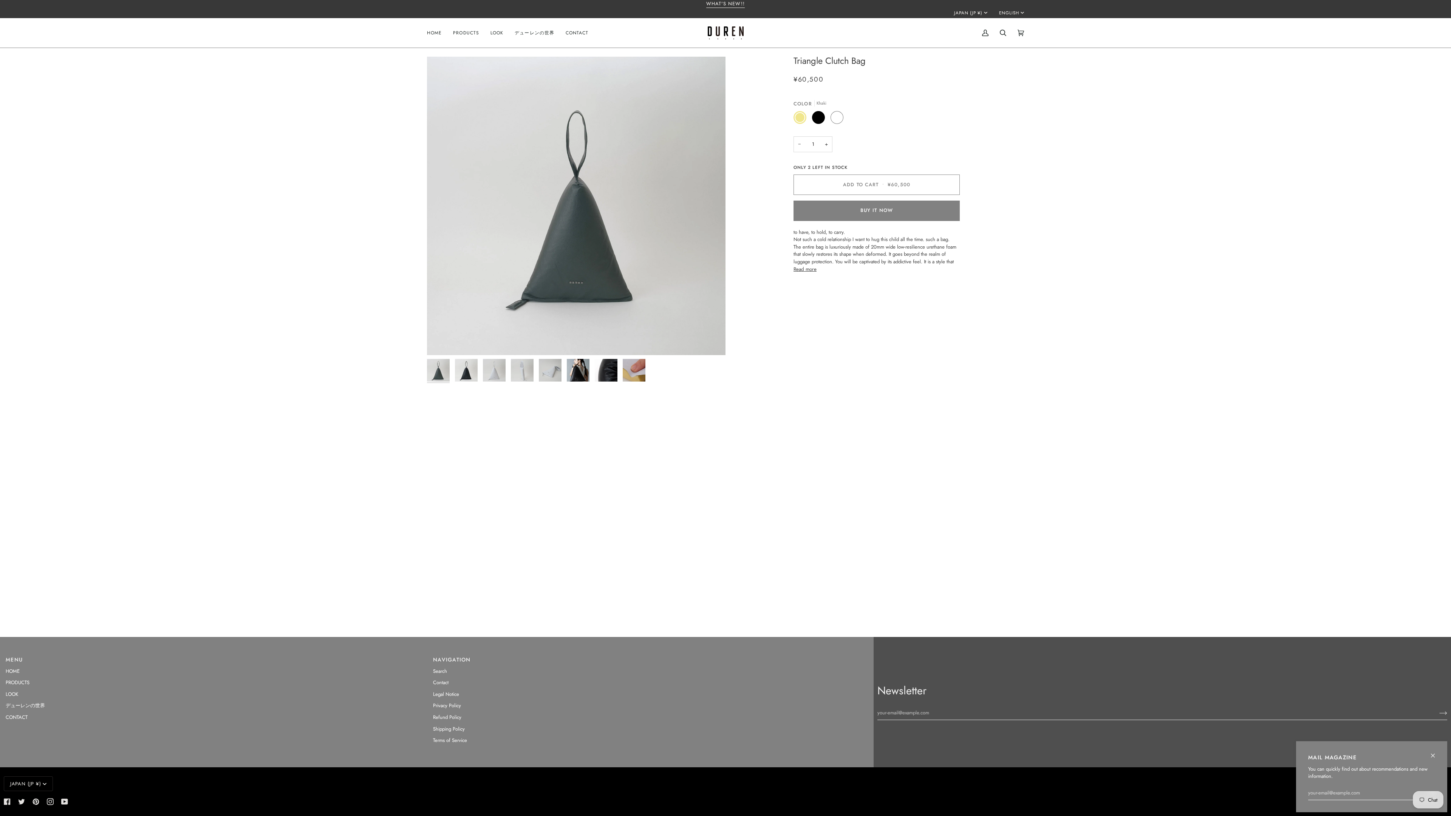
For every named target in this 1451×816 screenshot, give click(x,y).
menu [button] (14, 659)
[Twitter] (21, 801)
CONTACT (17, 717)
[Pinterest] (35, 801)
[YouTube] (64, 801)
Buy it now (876, 210)
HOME (13, 671)
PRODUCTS (17, 682)
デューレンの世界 (25, 705)
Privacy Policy (447, 705)
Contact (441, 682)
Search (440, 671)
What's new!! (725, 3)
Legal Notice (446, 694)
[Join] (1437, 713)
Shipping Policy (449, 729)
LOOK (12, 694)
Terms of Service (450, 740)
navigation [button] (452, 659)
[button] (466, 32)
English (1009, 13)
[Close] (1436, 752)
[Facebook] (7, 801)
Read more (805, 269)
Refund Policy (447, 717)
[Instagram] (50, 801)
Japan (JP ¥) (968, 13)
